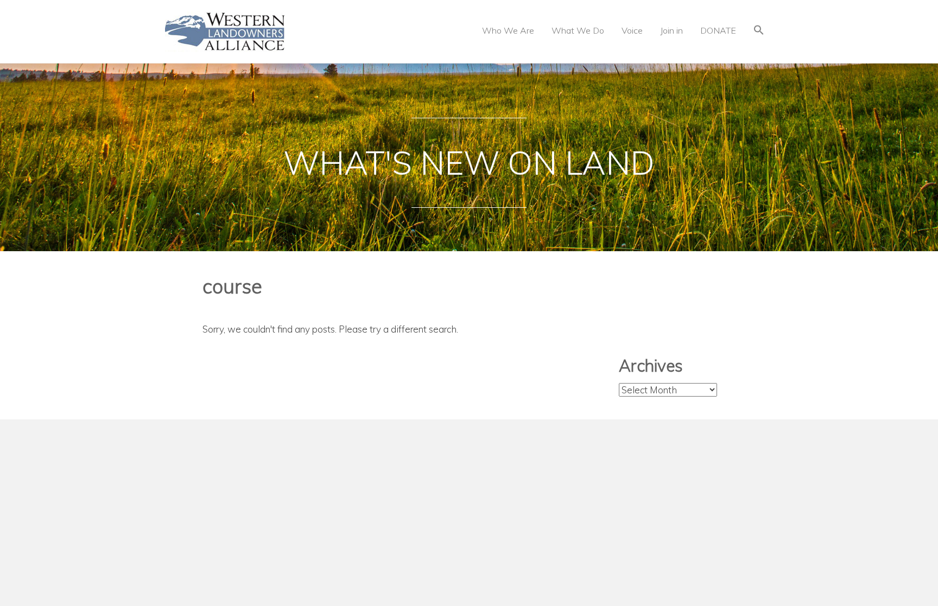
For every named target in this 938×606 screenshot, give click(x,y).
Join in (671, 30)
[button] (759, 31)
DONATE (718, 30)
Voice (632, 30)
